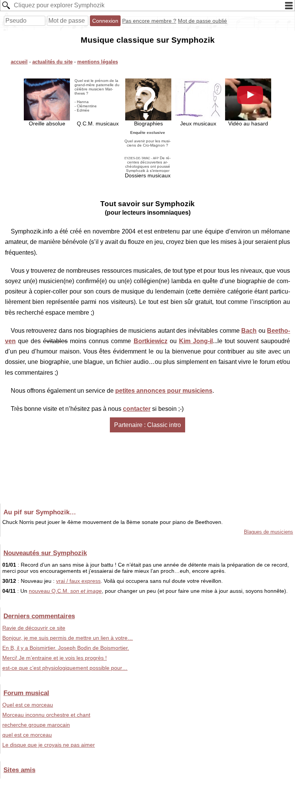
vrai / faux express (78, 581)
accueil (19, 62)
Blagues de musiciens (268, 532)
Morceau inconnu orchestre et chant (46, 715)
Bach (249, 330)
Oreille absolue (47, 123)
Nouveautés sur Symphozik (45, 553)
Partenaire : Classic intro (147, 425)
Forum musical (26, 693)
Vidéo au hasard (248, 123)
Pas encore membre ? (149, 21)
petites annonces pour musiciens (163, 390)
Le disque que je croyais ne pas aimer (48, 745)
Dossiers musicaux (147, 154)
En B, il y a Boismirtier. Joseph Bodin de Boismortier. (65, 648)
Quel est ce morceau (27, 705)
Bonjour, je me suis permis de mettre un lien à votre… (67, 638)
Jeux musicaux (198, 123)
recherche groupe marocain (36, 725)
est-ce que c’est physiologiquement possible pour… (65, 668)
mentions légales (97, 62)
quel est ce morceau (27, 735)
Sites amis (19, 770)
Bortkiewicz (150, 341)
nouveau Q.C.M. (65, 591)
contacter (137, 408)
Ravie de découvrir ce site (33, 628)
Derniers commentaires (39, 616)
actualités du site (52, 62)
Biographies (148, 123)
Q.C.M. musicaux (97, 102)
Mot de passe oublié (202, 21)
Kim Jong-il (196, 341)
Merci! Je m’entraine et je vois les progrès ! (54, 658)
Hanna (83, 102)
